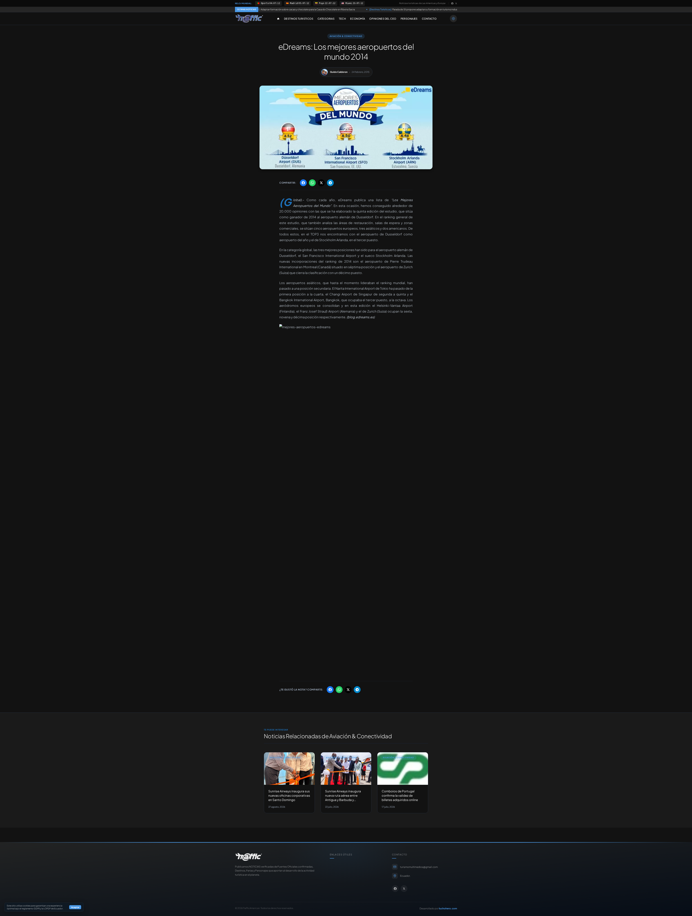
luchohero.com (448, 908)
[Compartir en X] (321, 182)
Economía (357, 18)
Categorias (326, 18)
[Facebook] (452, 3)
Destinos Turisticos (298, 18)
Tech (342, 18)
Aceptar (75, 907)
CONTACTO (429, 18)
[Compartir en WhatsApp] (312, 182)
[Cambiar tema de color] (453, 18)
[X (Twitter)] (456, 3)
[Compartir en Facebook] (303, 182)
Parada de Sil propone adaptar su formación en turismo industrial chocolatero (351, 9)
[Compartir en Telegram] (330, 182)
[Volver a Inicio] (249, 18)
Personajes (409, 18)
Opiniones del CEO (382, 18)
